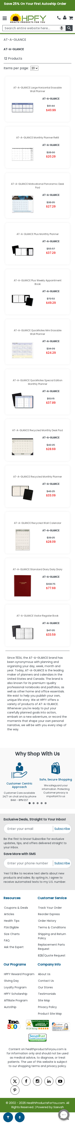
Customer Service (52, 898)
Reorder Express (49, 914)
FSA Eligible (11, 927)
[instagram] (37, 1081)
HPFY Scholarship (15, 994)
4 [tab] (42, 803)
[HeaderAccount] (64, 17)
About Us (44, 974)
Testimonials (47, 994)
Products (13, 58)
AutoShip (10, 1007)
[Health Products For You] (27, 18)
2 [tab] (34, 803)
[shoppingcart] (71, 18)
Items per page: (16, 68)
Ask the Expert (14, 947)
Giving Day (11, 981)
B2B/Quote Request (51, 955)
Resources (12, 898)
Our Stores (45, 987)
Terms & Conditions (52, 927)
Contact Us (46, 981)
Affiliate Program (16, 1000)
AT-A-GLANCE (14, 49)
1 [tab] (30, 803)
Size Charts (12, 934)
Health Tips (11, 921)
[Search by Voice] (61, 28)
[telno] (59, 18)
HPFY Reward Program (19, 974)
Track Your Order (50, 908)
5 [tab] (46, 803)
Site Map (44, 1000)
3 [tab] (38, 803)
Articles (9, 914)
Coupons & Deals (16, 908)
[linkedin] (48, 1081)
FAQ (7, 940)
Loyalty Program (15, 987)
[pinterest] (14, 1090)
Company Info (49, 964)
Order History (47, 921)
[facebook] (26, 1081)
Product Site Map (50, 1014)
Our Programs (15, 964)
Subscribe (62, 828)
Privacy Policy (47, 1007)
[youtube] (60, 1081)
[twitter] (14, 1081)
